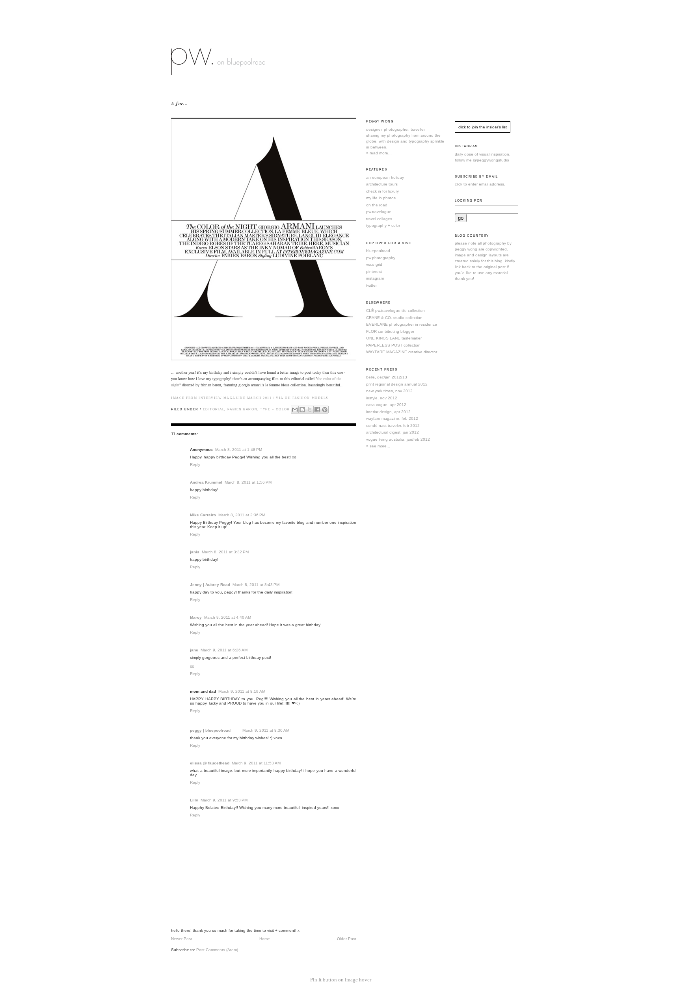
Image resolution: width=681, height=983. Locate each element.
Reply (195, 464)
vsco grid (374, 264)
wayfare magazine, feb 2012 (392, 418)
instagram (375, 278)
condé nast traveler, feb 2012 (393, 425)
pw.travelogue (378, 212)
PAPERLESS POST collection (393, 345)
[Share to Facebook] (317, 410)
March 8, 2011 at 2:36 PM (241, 515)
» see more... (378, 446)
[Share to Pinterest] (325, 410)
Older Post (346, 939)
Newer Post (181, 939)
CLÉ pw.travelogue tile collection (395, 310)
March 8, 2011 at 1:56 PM (248, 482)
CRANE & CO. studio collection (394, 317)
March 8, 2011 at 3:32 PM (225, 552)
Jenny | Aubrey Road (210, 584)
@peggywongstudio (491, 160)
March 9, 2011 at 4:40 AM (227, 617)
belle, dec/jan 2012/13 (386, 377)
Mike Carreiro (203, 515)
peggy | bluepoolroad (210, 730)
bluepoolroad (378, 251)
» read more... (379, 153)
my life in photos (381, 198)
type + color (275, 409)
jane (194, 650)
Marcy (196, 617)
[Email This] (295, 410)
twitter (371, 285)
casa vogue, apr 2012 (386, 404)
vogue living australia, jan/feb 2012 (398, 439)
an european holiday (385, 177)
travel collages (379, 219)
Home (264, 939)
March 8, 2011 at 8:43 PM (256, 584)
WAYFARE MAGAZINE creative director (401, 352)
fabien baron (242, 409)
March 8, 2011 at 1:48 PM (238, 449)
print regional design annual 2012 (397, 384)
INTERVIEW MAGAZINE (222, 398)
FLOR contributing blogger (390, 331)
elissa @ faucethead (209, 763)
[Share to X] (310, 410)
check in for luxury (382, 191)
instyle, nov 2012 (381, 398)
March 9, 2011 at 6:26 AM (224, 650)
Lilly (194, 800)
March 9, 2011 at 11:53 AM (256, 763)
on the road (376, 205)
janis (194, 552)
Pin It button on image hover (340, 980)
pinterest (374, 271)
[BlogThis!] (302, 410)
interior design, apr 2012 (388, 412)
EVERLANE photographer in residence (401, 324)
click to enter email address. (480, 184)
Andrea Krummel (206, 482)
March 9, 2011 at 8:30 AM (265, 730)
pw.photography (380, 258)
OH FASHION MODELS (306, 398)
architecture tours (382, 184)
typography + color (383, 225)
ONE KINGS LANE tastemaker (394, 338)
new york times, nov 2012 (389, 391)
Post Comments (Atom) (217, 950)
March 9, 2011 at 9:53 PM (224, 800)
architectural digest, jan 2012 (392, 432)
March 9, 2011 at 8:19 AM (241, 691)
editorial (214, 409)
